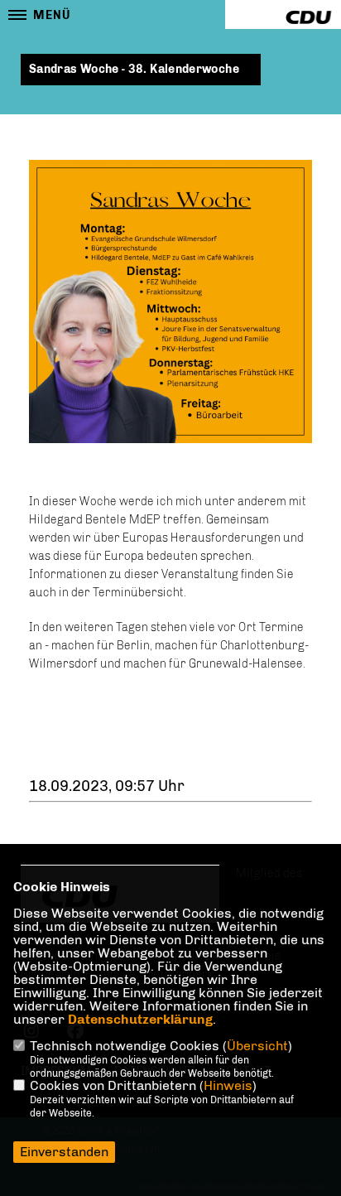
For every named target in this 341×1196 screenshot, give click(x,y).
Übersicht (257, 1046)
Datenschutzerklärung (140, 1019)
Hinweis (228, 1085)
